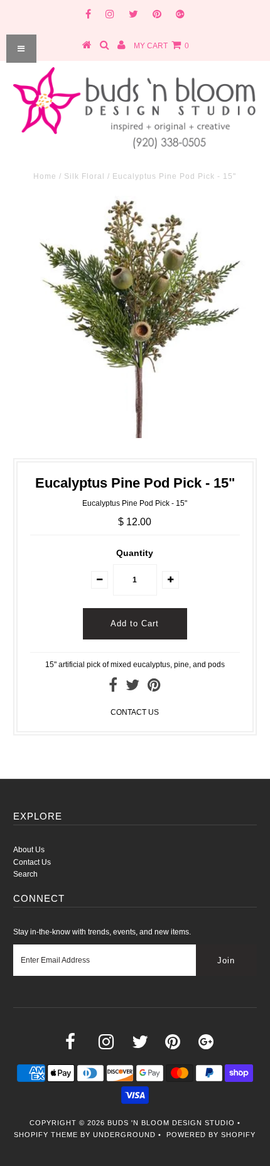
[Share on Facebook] (113, 687)
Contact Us (32, 862)
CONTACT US (135, 712)
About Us (29, 849)
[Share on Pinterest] (154, 687)
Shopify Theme (46, 1134)
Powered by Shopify (211, 1134)
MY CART (161, 45)
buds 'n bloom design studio (171, 1122)
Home (45, 176)
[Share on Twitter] (132, 687)
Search (25, 874)
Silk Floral (84, 176)
